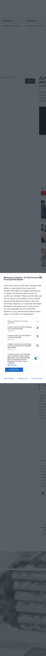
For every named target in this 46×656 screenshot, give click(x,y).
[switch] (37, 327)
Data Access (23, 378)
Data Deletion (9, 378)
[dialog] (23, 328)
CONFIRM (14, 370)
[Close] (41, 277)
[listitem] (23, 322)
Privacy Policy (37, 378)
